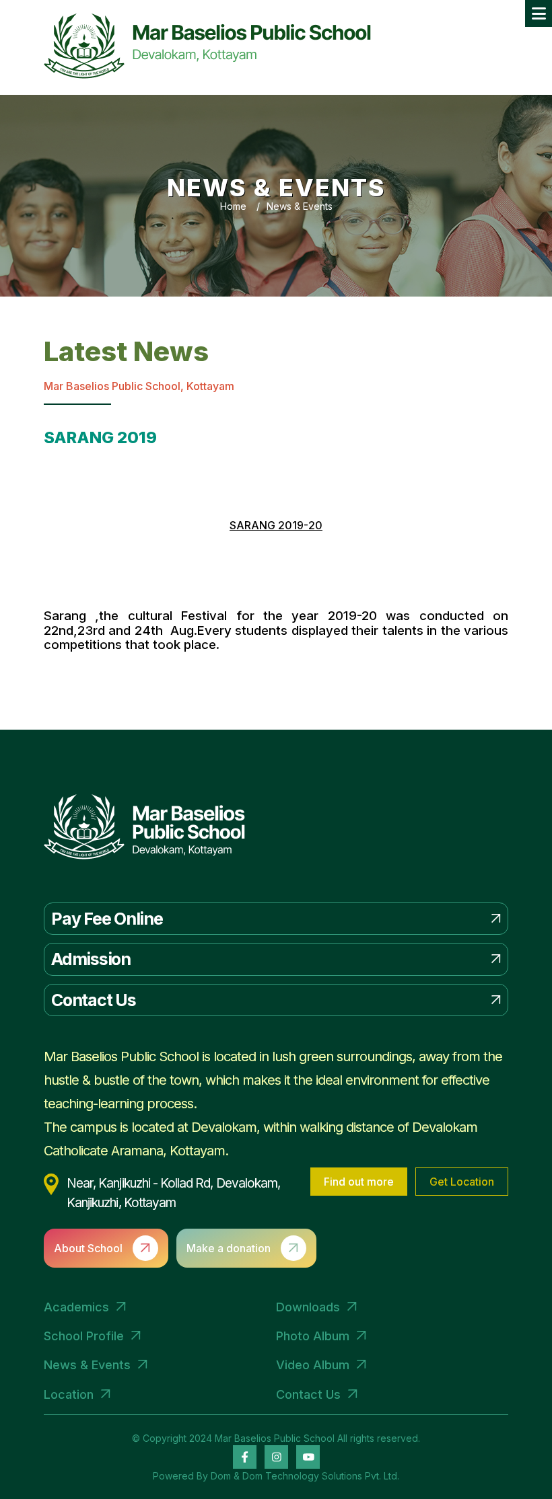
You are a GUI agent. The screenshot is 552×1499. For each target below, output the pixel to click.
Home (233, 206)
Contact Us (308, 1394)
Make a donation (228, 1248)
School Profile (84, 1336)
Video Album (312, 1365)
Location (69, 1394)
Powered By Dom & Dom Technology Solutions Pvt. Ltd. (276, 1476)
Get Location (461, 1181)
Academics (76, 1307)
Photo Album (312, 1336)
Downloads (308, 1307)
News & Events (300, 206)
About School (88, 1248)
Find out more (359, 1181)
